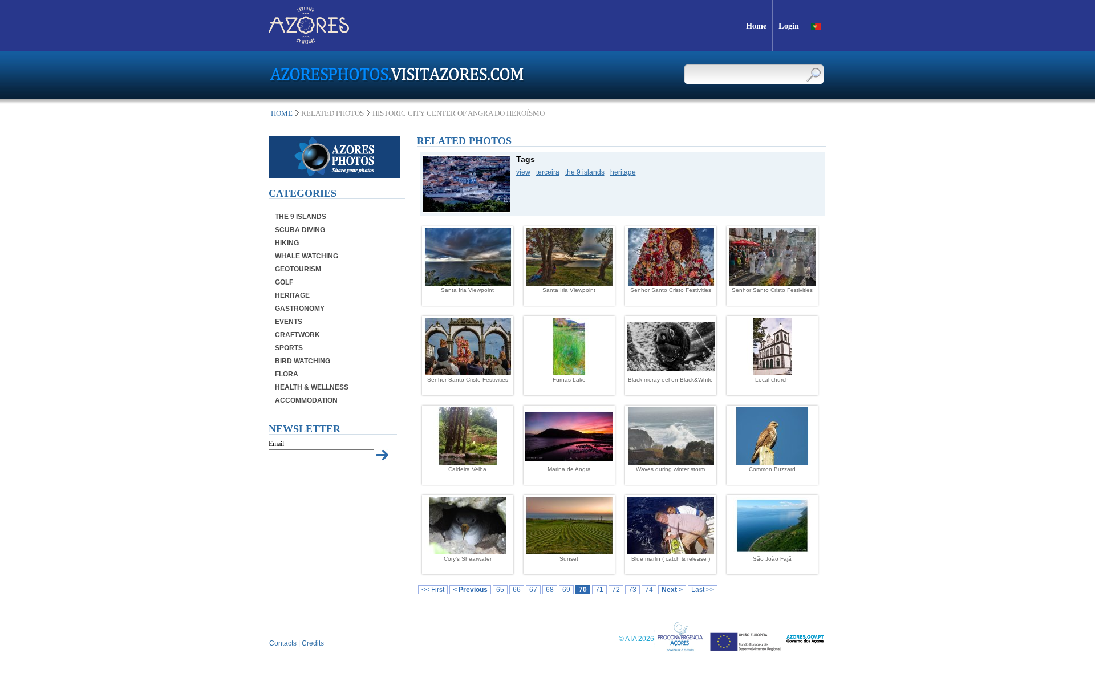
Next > (672, 590)
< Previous (470, 590)
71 (599, 590)
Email (276, 443)
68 (550, 590)
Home (282, 113)
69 (566, 590)
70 (583, 590)
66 (517, 590)
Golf (284, 282)
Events (288, 322)
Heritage (292, 295)
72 (616, 590)
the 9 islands (585, 172)
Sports (289, 348)
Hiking (287, 243)
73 (632, 590)
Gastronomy (300, 309)
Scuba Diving (300, 230)
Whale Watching (306, 256)
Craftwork (297, 335)
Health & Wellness (311, 387)
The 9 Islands (300, 217)
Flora (286, 374)
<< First (432, 590)
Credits (313, 643)
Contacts (283, 643)
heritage (623, 172)
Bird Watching (302, 361)
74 (649, 590)
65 (500, 590)
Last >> (702, 590)
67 (533, 590)
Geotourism (298, 269)
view (523, 172)
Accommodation (306, 400)
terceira (547, 172)
